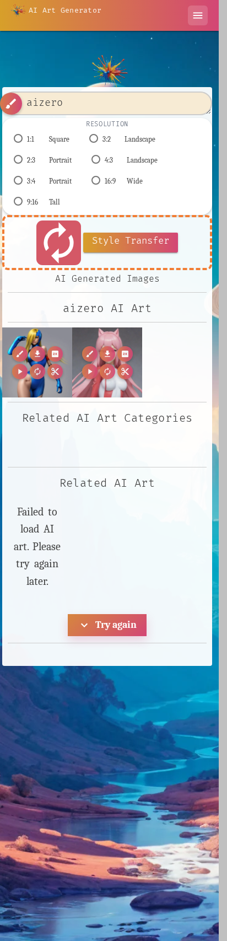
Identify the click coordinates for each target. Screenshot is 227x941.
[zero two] (107, 362)
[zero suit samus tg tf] (37, 362)
